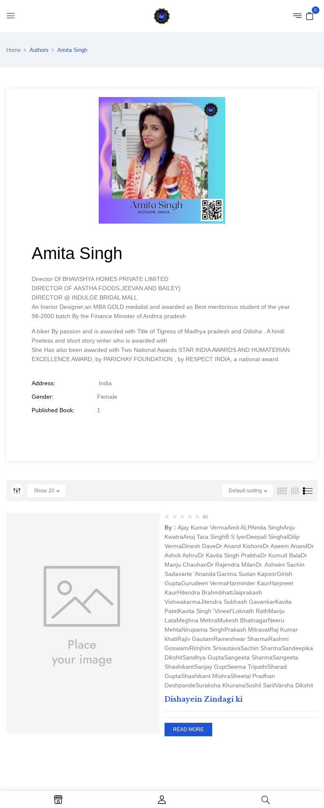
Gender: (43, 396)
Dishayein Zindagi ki (204, 699)
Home (13, 50)
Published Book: (53, 410)
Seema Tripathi (247, 666)
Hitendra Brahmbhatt (205, 592)
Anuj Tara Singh (204, 536)
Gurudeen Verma (204, 583)
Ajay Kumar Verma (202, 527)
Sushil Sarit (260, 685)
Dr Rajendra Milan (231, 564)
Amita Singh (267, 527)
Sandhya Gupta (203, 657)
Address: (43, 383)
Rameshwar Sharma (240, 638)
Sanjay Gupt (210, 666)
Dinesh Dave (199, 546)
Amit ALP (239, 527)
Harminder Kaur (248, 583)
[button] (309, 15)
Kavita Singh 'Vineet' (205, 611)
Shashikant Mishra (205, 676)
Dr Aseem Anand (285, 546)
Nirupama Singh (202, 629)
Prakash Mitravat (247, 629)
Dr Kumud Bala (280, 555)
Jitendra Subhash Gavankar (237, 601)
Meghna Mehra (196, 620)
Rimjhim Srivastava (214, 648)
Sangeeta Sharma (248, 657)
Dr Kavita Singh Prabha (229, 555)
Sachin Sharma (260, 648)
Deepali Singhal (267, 536)
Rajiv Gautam (195, 638)
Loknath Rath (250, 611)
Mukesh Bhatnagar (242, 620)
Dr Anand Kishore (239, 546)
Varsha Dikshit (294, 685)
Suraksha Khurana (220, 685)
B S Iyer (235, 536)
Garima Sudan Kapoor (247, 573)
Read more (188, 729)
